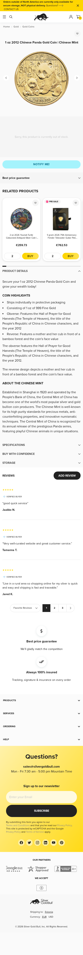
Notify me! (41, 164)
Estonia (49, 912)
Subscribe (41, 811)
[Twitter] (29, 842)
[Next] (77, 78)
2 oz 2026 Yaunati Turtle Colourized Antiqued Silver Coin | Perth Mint (21, 236)
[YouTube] (53, 842)
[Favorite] (77, 33)
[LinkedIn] (45, 842)
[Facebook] (21, 842)
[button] (41, 178)
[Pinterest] (61, 842)
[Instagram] (37, 842)
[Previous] (6, 78)
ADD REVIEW (67, 475)
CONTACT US (11, 9)
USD (51, 916)
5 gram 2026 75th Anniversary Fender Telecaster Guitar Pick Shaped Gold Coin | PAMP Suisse (61, 236)
